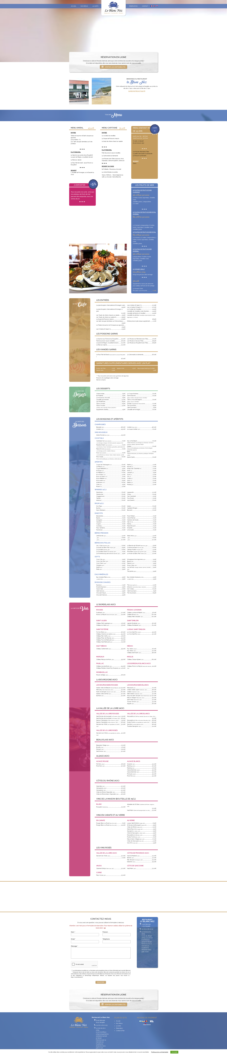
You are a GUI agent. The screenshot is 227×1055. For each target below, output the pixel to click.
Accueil (73, 6)
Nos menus (84, 6)
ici (105, 928)
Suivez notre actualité (136, 91)
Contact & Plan (120, 1030)
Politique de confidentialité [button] (159, 1052)
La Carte (118, 1026)
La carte (95, 6)
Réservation (133, 6)
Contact (145, 6)
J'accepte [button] (174, 1052)
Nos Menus (119, 1023)
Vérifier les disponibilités (114, 67)
